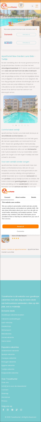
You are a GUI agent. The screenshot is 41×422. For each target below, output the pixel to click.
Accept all (20, 226)
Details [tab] (33, 197)
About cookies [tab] (20, 197)
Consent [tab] (7, 197)
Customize (20, 231)
